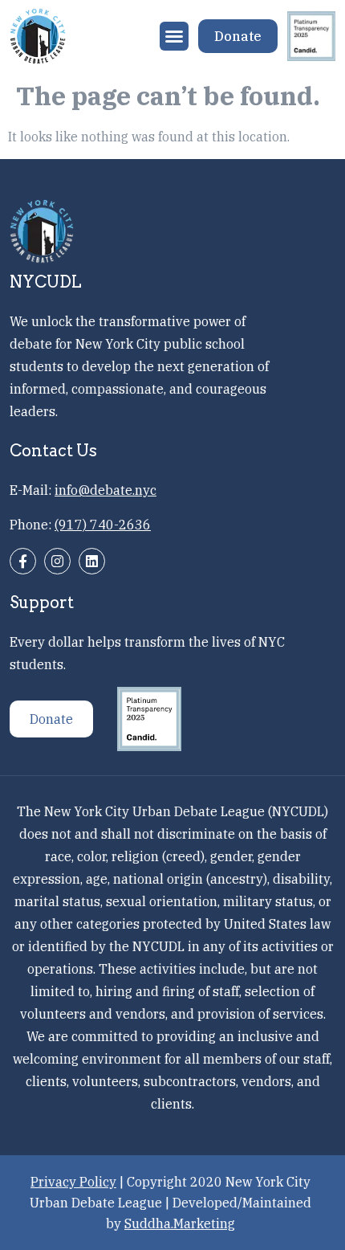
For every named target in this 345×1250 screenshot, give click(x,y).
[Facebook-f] (23, 561)
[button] (174, 36)
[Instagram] (57, 561)
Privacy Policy (73, 1182)
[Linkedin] (92, 561)
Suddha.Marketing (179, 1223)
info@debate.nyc (105, 490)
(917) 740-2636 (103, 525)
